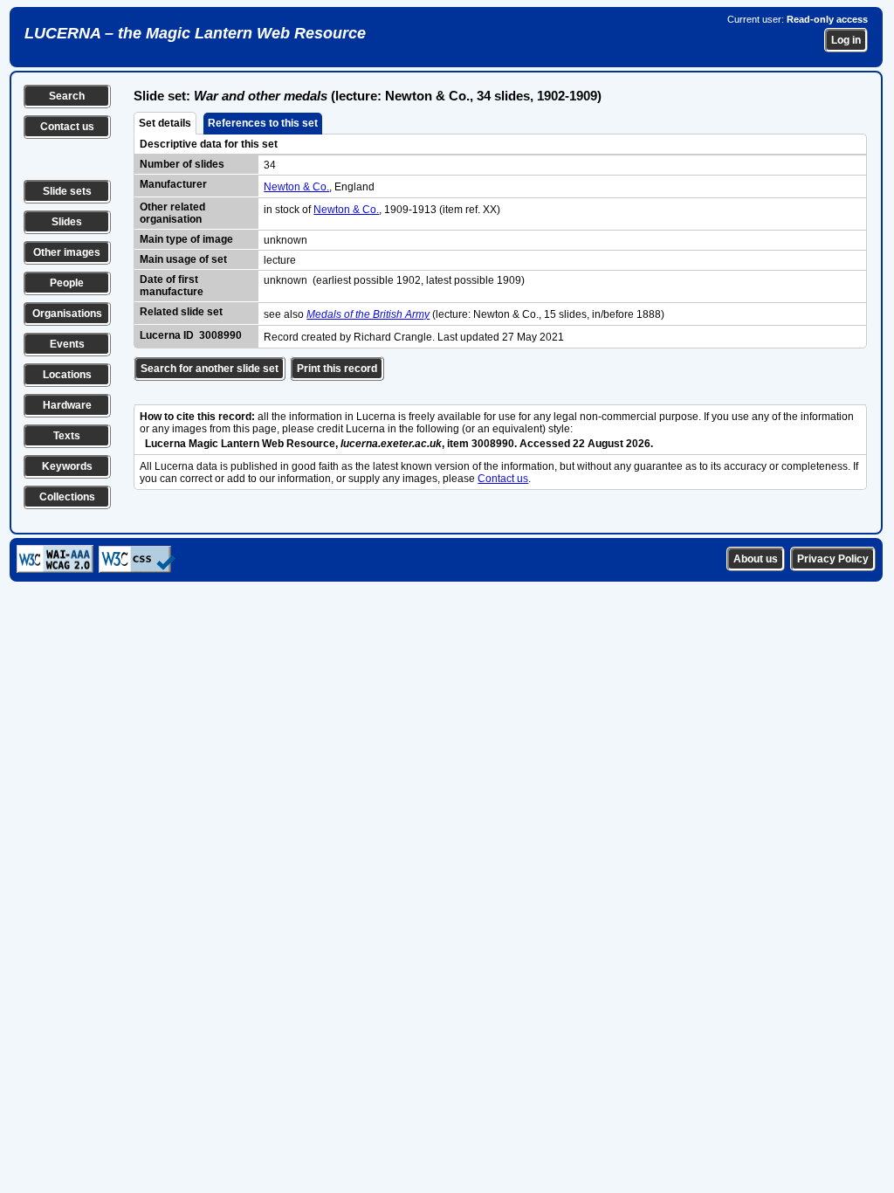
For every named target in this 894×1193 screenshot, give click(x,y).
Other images (66, 252)
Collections (67, 497)
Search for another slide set (210, 368)
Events (67, 344)
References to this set (263, 123)
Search (67, 96)
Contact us (67, 127)
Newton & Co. (296, 187)
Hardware (67, 405)
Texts (66, 436)
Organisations (67, 313)
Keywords (67, 466)
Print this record (337, 368)
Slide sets (67, 191)
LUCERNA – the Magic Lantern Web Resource (195, 33)
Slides (67, 222)
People (67, 283)
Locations (67, 375)
